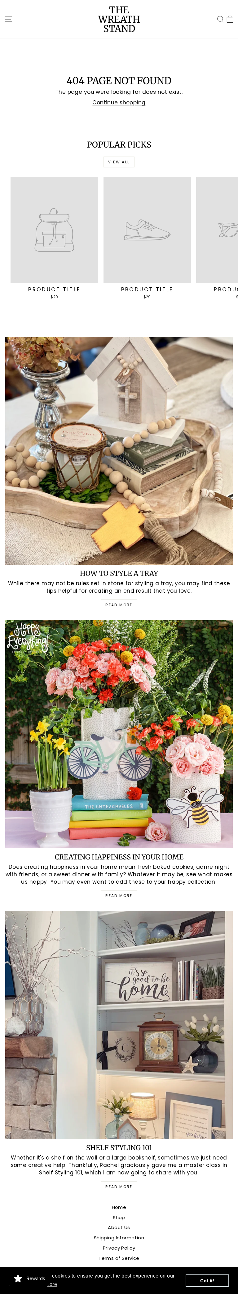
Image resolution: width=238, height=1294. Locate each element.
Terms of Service (119, 1258)
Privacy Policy (119, 1248)
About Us (119, 1227)
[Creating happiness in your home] (119, 734)
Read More (119, 605)
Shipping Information (119, 1237)
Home (119, 1207)
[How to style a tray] (119, 451)
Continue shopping (118, 102)
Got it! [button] (207, 1280)
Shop (119, 1217)
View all (119, 162)
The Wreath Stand (119, 19)
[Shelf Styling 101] (119, 1025)
